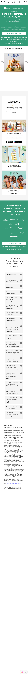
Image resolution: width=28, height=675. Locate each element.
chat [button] (15, 442)
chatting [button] (21, 437)
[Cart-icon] (26, 2)
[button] (14, 275)
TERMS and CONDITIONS (16, 481)
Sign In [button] (20, 43)
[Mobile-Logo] (14, 2)
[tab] (9, 270)
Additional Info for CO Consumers (13, 483)
